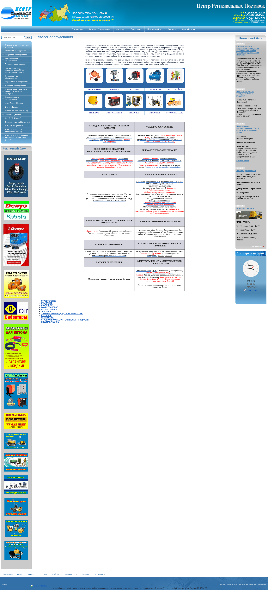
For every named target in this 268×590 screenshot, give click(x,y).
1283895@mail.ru (258, 22)
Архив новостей (256, 246)
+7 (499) (249, 12)
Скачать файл (242, 161)
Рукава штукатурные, (155, 167)
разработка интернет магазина (252, 584)
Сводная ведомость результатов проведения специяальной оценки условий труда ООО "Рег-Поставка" (247, 50)
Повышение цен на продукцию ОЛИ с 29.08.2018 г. (245, 94)
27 (255, 12)
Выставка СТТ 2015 (245, 208)
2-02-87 (261, 12)
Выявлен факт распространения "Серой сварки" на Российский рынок (247, 129)
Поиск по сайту (71, 574)
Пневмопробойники (173, 167)
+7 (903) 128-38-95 (255, 18)
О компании (8, 574)
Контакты (85, 574)
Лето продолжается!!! (246, 171)
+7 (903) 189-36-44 (255, 15)
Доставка (43, 574)
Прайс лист (56, 574)
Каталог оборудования (26, 574)
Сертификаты (99, 574)
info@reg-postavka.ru (256, 20)
